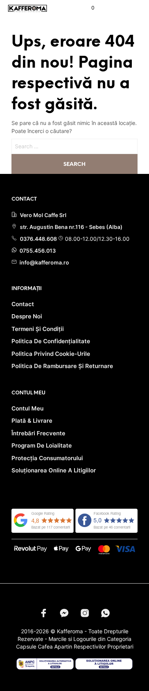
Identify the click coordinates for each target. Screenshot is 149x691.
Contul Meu (27, 408)
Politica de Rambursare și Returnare (62, 366)
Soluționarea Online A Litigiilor (53, 470)
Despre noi (26, 316)
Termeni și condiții (37, 329)
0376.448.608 (39, 238)
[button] (87, 8)
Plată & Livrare (31, 420)
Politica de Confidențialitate (50, 341)
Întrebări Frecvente (38, 433)
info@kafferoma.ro (43, 262)
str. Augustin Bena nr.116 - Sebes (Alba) (71, 227)
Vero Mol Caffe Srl (43, 215)
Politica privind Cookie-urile (50, 353)
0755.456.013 (37, 250)
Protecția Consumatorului (47, 458)
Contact (22, 304)
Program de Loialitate (41, 445)
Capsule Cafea (34, 646)
